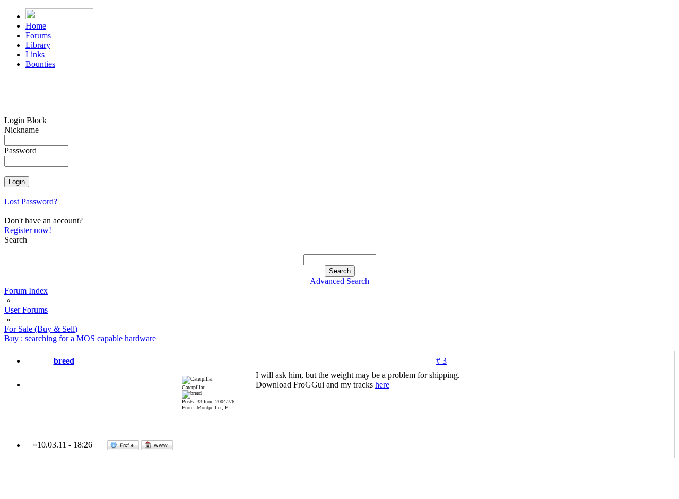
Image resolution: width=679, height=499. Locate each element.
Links (35, 54)
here (382, 384)
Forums (38, 35)
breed (64, 360)
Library (37, 44)
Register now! (27, 230)
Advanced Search (339, 281)
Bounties (40, 63)
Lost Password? (30, 201)
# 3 (441, 360)
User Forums (26, 309)
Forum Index (26, 290)
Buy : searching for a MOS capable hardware (80, 338)
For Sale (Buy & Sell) (40, 328)
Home (35, 25)
